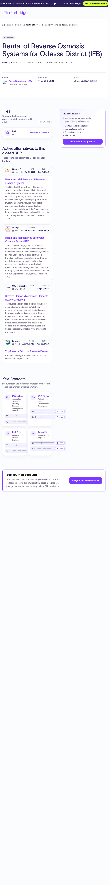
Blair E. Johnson (18, 432)
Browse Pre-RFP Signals (81, 142)
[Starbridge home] (15, 13)
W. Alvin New (43, 396)
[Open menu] (104, 13)
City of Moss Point (20, 286)
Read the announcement (96, 3)
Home (8, 25)
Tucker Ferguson (43, 432)
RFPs (16, 25)
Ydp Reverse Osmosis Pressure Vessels (27, 351)
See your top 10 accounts (84, 480)
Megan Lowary (18, 396)
